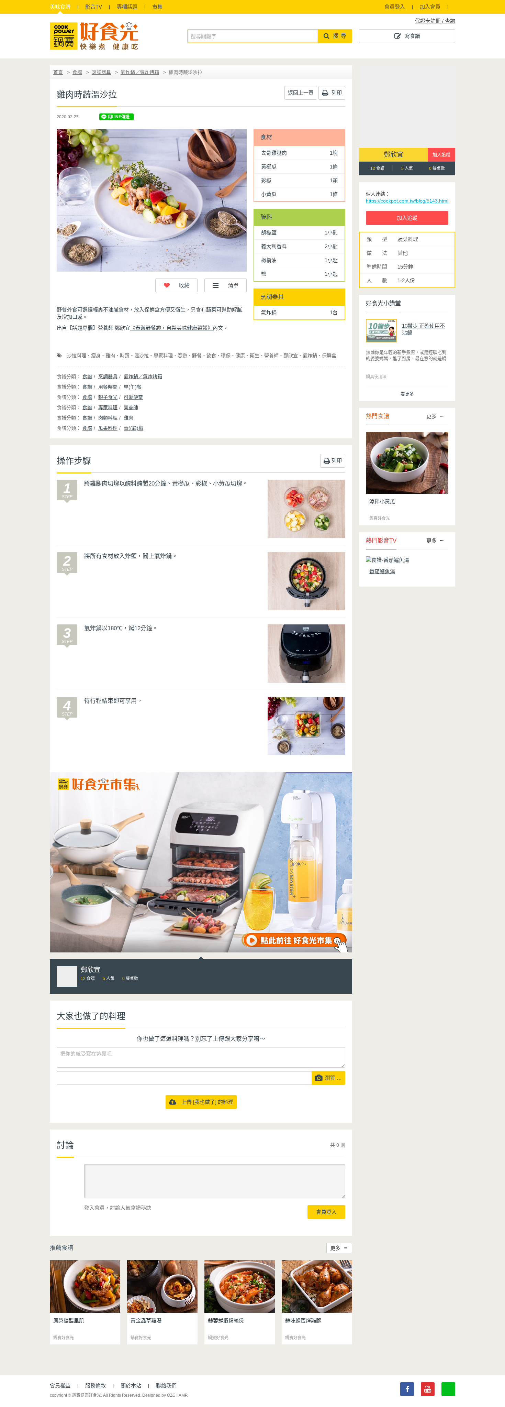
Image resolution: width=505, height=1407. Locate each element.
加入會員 (430, 7)
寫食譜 (412, 36)
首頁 (58, 72)
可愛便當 (133, 397)
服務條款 (95, 1385)
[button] (176, 285)
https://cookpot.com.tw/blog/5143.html (407, 201)
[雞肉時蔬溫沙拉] (152, 200)
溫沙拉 (141, 355)
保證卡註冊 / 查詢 (435, 21)
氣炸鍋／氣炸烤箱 (140, 72)
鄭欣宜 (290, 355)
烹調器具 (101, 72)
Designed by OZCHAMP (164, 1395)
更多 (335, 1248)
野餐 (197, 355)
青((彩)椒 (133, 428)
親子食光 (107, 397)
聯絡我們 (166, 1385)
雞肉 (110, 355)
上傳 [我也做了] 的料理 (204, 1102)
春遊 (182, 355)
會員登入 (394, 7)
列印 (336, 93)
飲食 (211, 355)
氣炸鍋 (310, 355)
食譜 (60, 7)
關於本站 (131, 1385)
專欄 (127, 7)
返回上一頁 (301, 93)
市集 (157, 7)
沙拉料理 (76, 355)
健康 (240, 355)
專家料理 (163, 355)
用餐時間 (107, 387)
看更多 (407, 393)
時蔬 (125, 355)
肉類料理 (107, 418)
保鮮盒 (329, 355)
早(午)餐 (133, 387)
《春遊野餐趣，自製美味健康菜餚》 (171, 328)
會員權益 (60, 1385)
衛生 (254, 355)
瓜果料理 (107, 428)
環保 (226, 355)
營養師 (271, 355)
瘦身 (96, 355)
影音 (93, 7)
